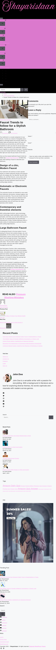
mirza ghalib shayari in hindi (20, 491)
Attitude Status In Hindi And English (12, 447)
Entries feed (3, 639)
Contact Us (6, 359)
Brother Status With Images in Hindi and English (16, 469)
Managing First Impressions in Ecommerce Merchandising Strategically (22, 343)
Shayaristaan (3, 305)
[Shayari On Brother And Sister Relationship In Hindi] (5, 434)
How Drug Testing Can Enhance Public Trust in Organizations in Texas (22, 336)
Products (5, 361)
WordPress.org (4, 644)
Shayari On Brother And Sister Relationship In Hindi (17, 435)
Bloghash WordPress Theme (37, 646)
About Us (5, 356)
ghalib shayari (46, 489)
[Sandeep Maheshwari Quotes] (5, 456)
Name (30, 136)
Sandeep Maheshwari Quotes (11, 458)
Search (5, 414)
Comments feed (4, 641)
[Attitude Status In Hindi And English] (5, 445)
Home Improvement (5, 119)
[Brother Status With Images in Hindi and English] (5, 468)
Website (30, 149)
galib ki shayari (41, 489)
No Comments (14, 133)
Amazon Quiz (14, 489)
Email (30, 143)
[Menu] (1, 18)
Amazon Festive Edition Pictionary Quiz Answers (34, 486)
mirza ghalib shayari (11, 491)
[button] (22, 89)
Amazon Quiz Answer (28, 488)
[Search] (51, 417)
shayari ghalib (28, 491)
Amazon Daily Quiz (11, 485)
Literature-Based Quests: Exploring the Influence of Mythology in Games (22, 346)
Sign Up (5, 365)
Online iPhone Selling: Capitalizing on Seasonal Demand (18, 341)
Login (4, 363)
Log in (1, 637)
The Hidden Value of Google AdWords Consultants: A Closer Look (21, 339)
